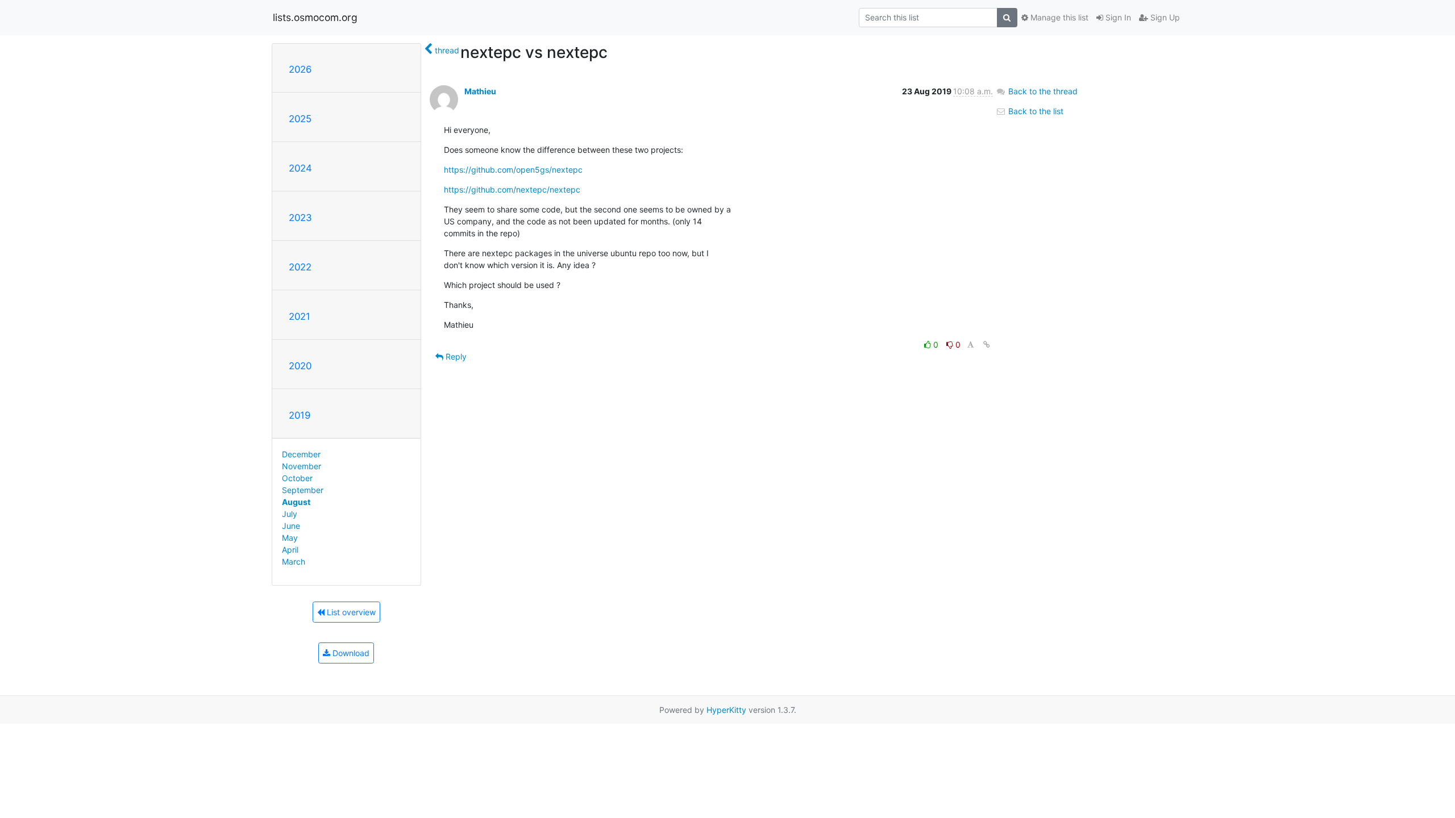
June (291, 526)
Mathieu (480, 91)
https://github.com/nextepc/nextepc (512, 189)
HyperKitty (726, 710)
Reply (455, 356)
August (296, 502)
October (297, 478)
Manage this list (1058, 17)
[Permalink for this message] (986, 344)
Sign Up (1164, 17)
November (301, 466)
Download (349, 653)
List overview (350, 612)
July (289, 514)
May (290, 537)
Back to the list (1034, 111)
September (302, 490)
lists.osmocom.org (315, 17)
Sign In (1117, 17)
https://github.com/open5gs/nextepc (513, 169)
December (301, 454)
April (290, 549)
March (293, 561)
